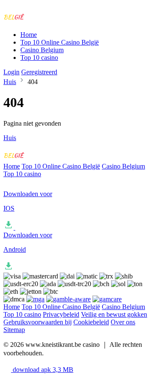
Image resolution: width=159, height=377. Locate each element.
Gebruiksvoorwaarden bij (37, 322)
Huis (9, 81)
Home (28, 34)
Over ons (123, 322)
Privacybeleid (61, 314)
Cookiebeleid (91, 322)
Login (11, 72)
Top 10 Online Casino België (59, 42)
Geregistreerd (39, 72)
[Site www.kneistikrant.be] (38, 20)
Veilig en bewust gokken (114, 314)
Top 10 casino (39, 57)
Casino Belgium (42, 49)
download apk (42, 369)
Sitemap (14, 329)
